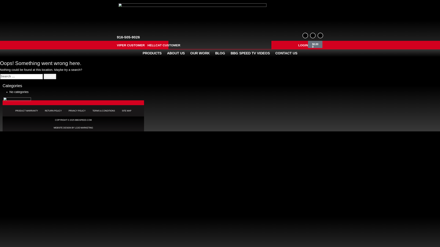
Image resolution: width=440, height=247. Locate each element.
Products (152, 53)
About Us (176, 53)
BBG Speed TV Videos (250, 53)
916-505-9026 (128, 37)
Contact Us (286, 53)
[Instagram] (320, 35)
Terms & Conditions (103, 111)
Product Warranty (26, 111)
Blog (220, 53)
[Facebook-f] (305, 35)
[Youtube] (313, 35)
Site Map (126, 111)
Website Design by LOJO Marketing (73, 128)
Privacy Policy (77, 111)
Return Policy (53, 111)
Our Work (200, 53)
